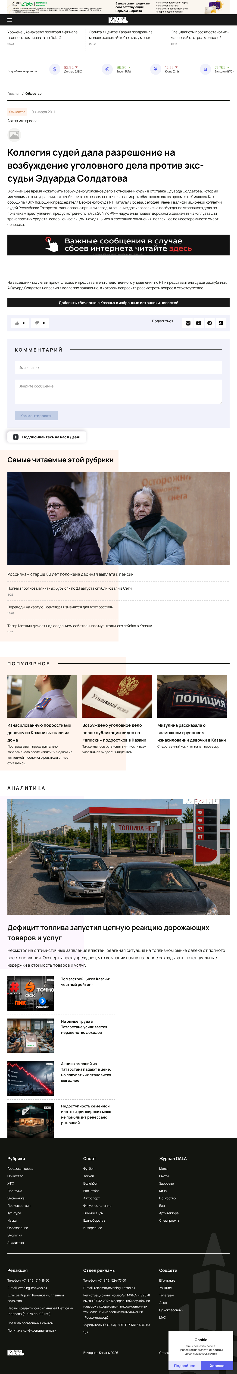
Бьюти (164, 1176)
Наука (12, 1220)
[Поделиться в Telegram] (210, 323)
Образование (17, 1228)
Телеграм (166, 1295)
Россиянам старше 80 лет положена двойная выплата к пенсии (70, 574)
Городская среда (20, 1168)
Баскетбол (91, 1190)
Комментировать (36, 415)
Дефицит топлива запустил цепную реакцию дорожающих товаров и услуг (108, 932)
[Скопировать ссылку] (221, 323)
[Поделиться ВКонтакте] (187, 323)
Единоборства (94, 1220)
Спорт (89, 1158)
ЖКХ (10, 1183)
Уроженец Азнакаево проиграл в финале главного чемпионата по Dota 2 (42, 34)
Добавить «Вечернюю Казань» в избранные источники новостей (118, 302)
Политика (14, 1190)
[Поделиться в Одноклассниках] (198, 323)
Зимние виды (93, 1213)
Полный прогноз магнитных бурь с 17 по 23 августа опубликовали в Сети (69, 588)
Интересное (92, 1228)
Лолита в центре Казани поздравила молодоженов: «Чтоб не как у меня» (121, 34)
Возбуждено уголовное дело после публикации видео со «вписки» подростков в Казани (114, 732)
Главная (13, 93)
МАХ (162, 1317)
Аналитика (26, 788)
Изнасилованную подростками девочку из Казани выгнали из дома (39, 732)
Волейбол (90, 1183)
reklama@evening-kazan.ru (114, 1288)
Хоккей (88, 1176)
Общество (33, 93)
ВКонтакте (167, 1280)
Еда (162, 1205)
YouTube (165, 1288)
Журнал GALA (173, 1158)
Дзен (163, 1302)
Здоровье (166, 1183)
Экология (14, 1235)
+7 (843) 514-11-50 (35, 1280)
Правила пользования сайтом (30, 1323)
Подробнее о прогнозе (22, 71)
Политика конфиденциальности (31, 1330)
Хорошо (217, 1365)
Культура (14, 1213)
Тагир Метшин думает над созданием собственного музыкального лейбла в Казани (79, 625)
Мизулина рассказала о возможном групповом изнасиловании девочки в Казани (191, 732)
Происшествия (19, 1205)
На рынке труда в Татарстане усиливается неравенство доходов (84, 1027)
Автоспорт (91, 1198)
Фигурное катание (97, 1205)
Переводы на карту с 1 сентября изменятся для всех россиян (60, 607)
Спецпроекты (169, 1220)
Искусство (167, 1198)
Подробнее (184, 1365)
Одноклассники (171, 1310)
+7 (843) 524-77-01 (112, 1280)
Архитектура (169, 1213)
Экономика (16, 1198)
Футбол (88, 1168)
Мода (163, 1168)
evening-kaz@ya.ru (32, 1288)
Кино (163, 1190)
